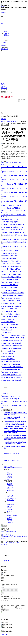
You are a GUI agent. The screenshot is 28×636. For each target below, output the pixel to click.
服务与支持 (7, 121)
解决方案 (3, 45)
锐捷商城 (9, 484)
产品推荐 (9, 509)
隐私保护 (8, 536)
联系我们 (9, 519)
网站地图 (18, 536)
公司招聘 (9, 520)
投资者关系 (4, 88)
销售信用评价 (10, 490)
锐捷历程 (9, 474)
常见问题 (13, 121)
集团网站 (3, 538)
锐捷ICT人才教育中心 (13, 515)
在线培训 (9, 508)
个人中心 (6, 31)
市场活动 (9, 479)
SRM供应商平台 (11, 498)
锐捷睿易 (9, 517)
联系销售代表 (10, 485)
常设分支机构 (10, 487)
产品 (2, 39)
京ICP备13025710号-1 (9, 542)
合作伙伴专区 (10, 495)
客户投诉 (9, 489)
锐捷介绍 (9, 473)
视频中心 (9, 506)
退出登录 (6, 35)
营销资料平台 (10, 504)
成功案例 (9, 477)
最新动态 (9, 476)
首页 (2, 121)
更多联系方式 (4, 634)
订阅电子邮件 (10, 522)
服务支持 (3, 83)
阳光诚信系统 (10, 500)
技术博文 (9, 511)
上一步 (2, 610)
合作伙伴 (3, 84)
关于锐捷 (3, 86)
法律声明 (3, 536)
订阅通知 (6, 33)
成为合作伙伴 (10, 496)
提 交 (7, 610)
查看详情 (3, 119)
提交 (2, 592)
